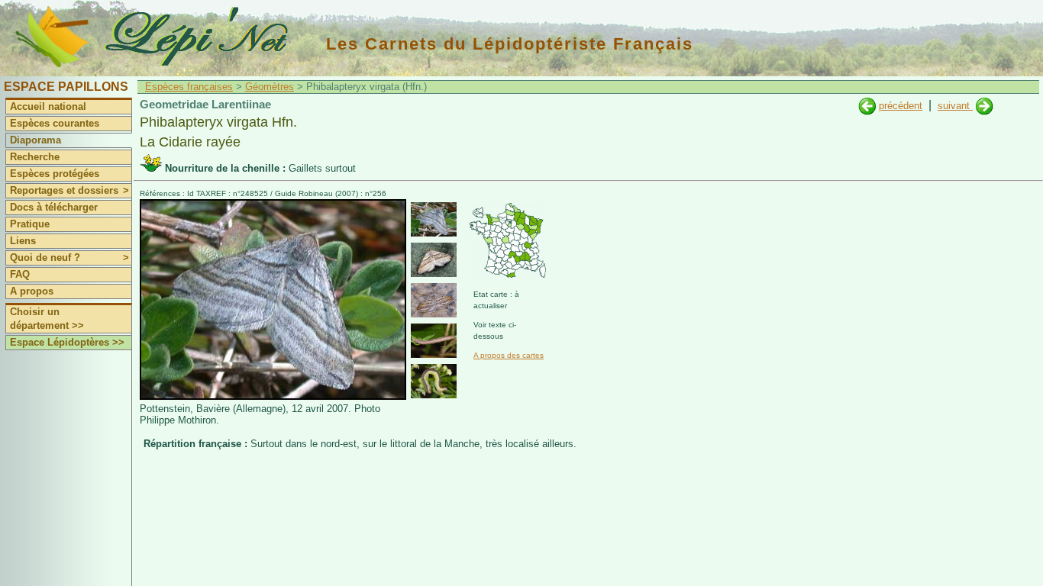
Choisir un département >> (47, 318)
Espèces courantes (54, 123)
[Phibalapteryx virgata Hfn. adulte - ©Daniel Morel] (433, 260)
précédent (900, 105)
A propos (31, 291)
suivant (955, 105)
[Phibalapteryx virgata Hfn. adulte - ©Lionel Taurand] (433, 300)
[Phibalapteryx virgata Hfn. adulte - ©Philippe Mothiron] (433, 219)
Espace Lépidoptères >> (67, 342)
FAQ (20, 274)
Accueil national (48, 106)
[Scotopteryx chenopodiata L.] (867, 105)
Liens (23, 240)
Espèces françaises (189, 86)
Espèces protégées (54, 173)
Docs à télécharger (54, 207)
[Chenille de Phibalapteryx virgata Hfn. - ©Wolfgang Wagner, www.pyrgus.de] (433, 340)
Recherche (35, 157)
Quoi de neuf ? (69, 257)
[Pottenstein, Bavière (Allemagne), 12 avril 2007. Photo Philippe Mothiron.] (273, 396)
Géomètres (269, 86)
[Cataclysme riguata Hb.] (984, 105)
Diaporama (35, 140)
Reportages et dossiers (69, 190)
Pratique (30, 224)
